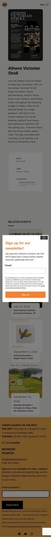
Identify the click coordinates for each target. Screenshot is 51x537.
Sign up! (25, 294)
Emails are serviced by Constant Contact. (25, 287)
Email (8, 265)
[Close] (44, 238)
